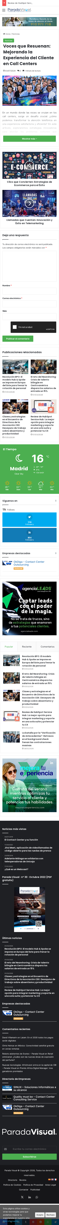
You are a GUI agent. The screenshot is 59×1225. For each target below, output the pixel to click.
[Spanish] (49, 1179)
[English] (52, 1179)
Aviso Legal (50, 1185)
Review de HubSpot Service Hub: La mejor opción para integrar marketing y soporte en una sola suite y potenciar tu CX (42, 423)
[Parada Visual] (20, 10)
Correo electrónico (12, 298)
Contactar (23, 1189)
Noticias (16, 34)
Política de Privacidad (33, 1185)
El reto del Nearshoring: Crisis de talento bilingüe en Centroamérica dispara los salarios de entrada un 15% (43, 384)
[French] (55, 1179)
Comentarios (47, 646)
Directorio (12, 1180)
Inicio (7, 34)
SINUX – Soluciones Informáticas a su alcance (34, 1088)
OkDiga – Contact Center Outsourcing (29, 563)
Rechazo (51, 1215)
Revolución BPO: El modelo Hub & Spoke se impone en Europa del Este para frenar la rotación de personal (14, 382)
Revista (22, 1180)
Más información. (11, 1221)
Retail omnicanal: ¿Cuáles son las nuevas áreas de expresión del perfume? (28, 1056)
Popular (9, 646)
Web (4, 311)
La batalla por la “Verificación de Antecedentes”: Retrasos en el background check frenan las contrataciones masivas (39, 739)
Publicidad (35, 1189)
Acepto (39, 1215)
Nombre (7, 285)
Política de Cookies (12, 1185)
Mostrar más (29, 138)
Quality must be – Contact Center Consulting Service (34, 1098)
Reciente (27, 646)
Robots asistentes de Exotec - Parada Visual (23, 1053)
